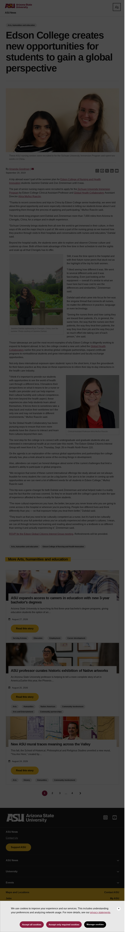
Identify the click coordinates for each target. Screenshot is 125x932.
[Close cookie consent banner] (119, 909)
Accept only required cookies (64, 924)
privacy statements (100, 912)
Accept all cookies (31, 924)
